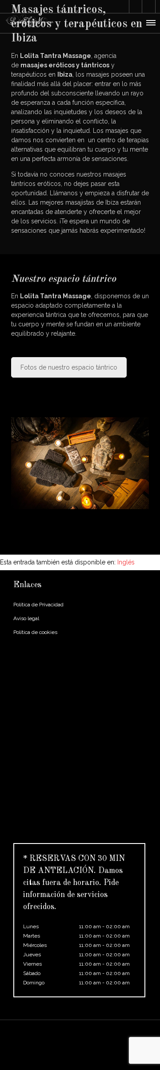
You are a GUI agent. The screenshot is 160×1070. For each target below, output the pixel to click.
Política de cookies (35, 632)
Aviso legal (26, 618)
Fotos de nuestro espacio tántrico (68, 367)
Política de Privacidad (38, 604)
